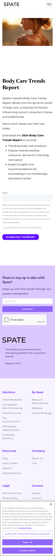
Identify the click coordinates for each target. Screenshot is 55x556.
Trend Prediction (12, 399)
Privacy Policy (10, 498)
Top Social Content (11, 420)
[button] (49, 4)
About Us (37, 458)
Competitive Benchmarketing (12, 406)
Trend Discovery (11, 413)
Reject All (27, 542)
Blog (5, 458)
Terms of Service (11, 493)
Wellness (37, 408)
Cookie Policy (25, 528)
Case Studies (9, 463)
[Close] (51, 504)
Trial (34, 463)
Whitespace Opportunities (10, 428)
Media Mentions (11, 473)
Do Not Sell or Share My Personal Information (27, 534)
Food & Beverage (42, 413)
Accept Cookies (27, 550)
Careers (36, 493)
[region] (27, 528)
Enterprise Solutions (8, 436)
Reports (7, 468)
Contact (36, 498)
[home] (10, 4)
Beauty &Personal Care (40, 401)
